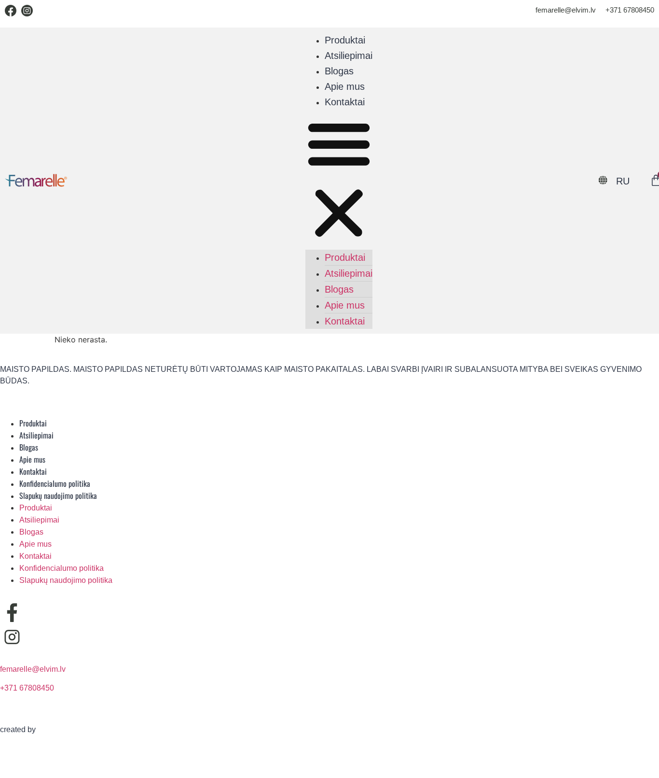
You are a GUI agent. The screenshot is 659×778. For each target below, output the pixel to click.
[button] (338, 180)
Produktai (345, 40)
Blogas (339, 71)
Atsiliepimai (348, 55)
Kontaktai (345, 102)
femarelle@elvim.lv (565, 10)
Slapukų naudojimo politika (58, 495)
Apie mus (345, 86)
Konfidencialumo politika (54, 483)
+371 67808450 (629, 10)
